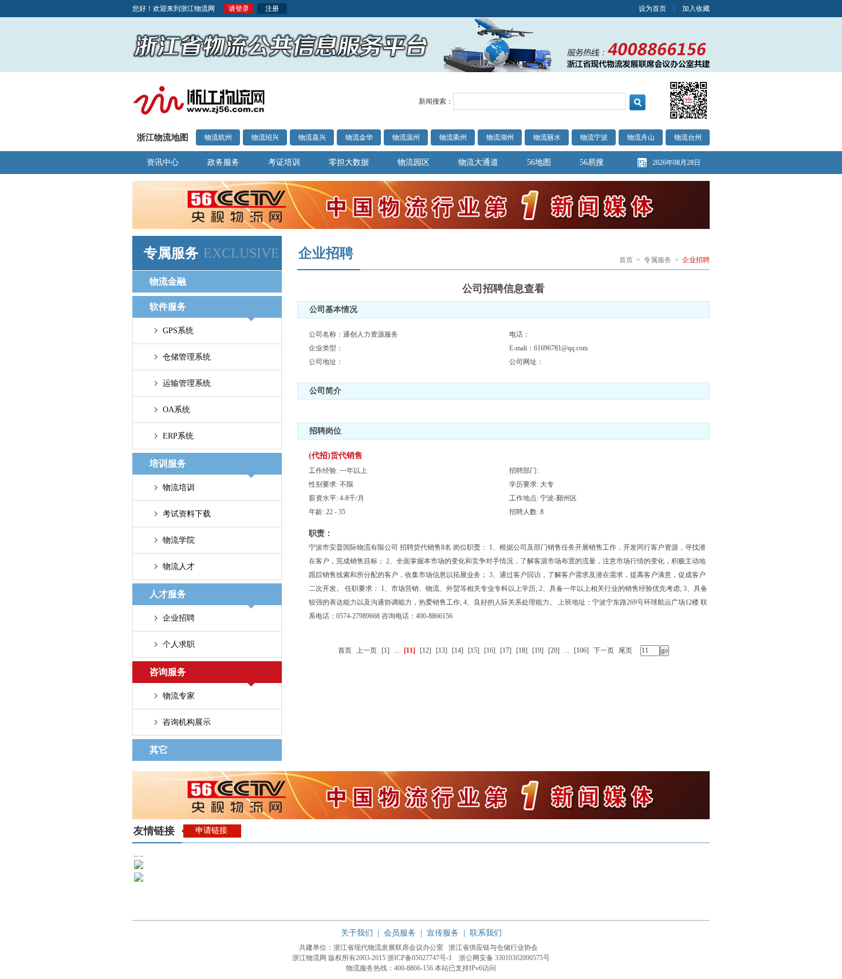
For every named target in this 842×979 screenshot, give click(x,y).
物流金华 (359, 137)
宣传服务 (443, 933)
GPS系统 (178, 330)
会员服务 (400, 933)
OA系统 (176, 409)
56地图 (539, 162)
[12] (425, 650)
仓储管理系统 (187, 357)
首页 (626, 260)
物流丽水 (547, 137)
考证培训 (284, 162)
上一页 (366, 650)
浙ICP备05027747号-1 (419, 958)
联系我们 (486, 933)
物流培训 (179, 487)
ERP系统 (178, 436)
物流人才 (179, 566)
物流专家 (179, 696)
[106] (581, 650)
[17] (506, 650)
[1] (385, 650)
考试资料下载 (187, 514)
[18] (522, 650)
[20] (554, 650)
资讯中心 (163, 162)
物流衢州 (453, 137)
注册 (272, 9)
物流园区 (414, 162)
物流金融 (167, 281)
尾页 (625, 650)
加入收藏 (696, 9)
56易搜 (592, 162)
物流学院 (179, 540)
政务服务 (223, 162)
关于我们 (357, 933)
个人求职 (179, 644)
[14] (457, 650)
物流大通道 (478, 162)
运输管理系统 (187, 383)
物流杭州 (218, 137)
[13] (441, 650)
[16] (489, 650)
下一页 (603, 650)
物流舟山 (641, 137)
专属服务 (657, 260)
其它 (158, 750)
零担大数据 (349, 162)
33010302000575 (519, 958)
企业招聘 (179, 618)
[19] (538, 650)
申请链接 (211, 830)
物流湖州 (500, 137)
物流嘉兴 (312, 137)
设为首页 (652, 9)
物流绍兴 (265, 137)
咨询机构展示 (187, 722)
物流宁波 (594, 137)
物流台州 (688, 137)
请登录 (239, 9)
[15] (473, 650)
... (396, 650)
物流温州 (406, 137)
